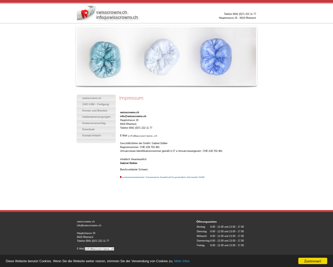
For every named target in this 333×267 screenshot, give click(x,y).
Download (88, 129)
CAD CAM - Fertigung (95, 104)
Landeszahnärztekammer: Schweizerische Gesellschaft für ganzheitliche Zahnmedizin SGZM (163, 177)
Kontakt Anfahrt (91, 135)
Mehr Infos (182, 261)
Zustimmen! (312, 261)
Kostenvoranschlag (94, 123)
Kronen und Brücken (94, 110)
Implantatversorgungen (96, 116)
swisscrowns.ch (91, 98)
